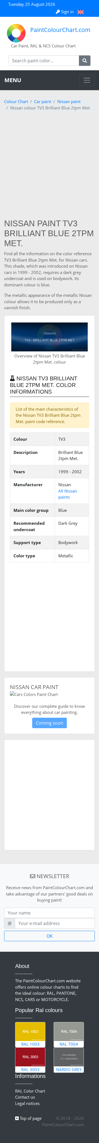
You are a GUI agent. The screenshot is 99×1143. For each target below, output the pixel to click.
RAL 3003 (30, 1069)
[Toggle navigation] (87, 80)
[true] (84, 60)
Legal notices (27, 1103)
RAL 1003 (30, 1044)
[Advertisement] (49, 166)
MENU (12, 80)
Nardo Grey (69, 1069)
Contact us (25, 1097)
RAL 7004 (69, 1044)
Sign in (67, 11)
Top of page (30, 1118)
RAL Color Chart (30, 1091)
